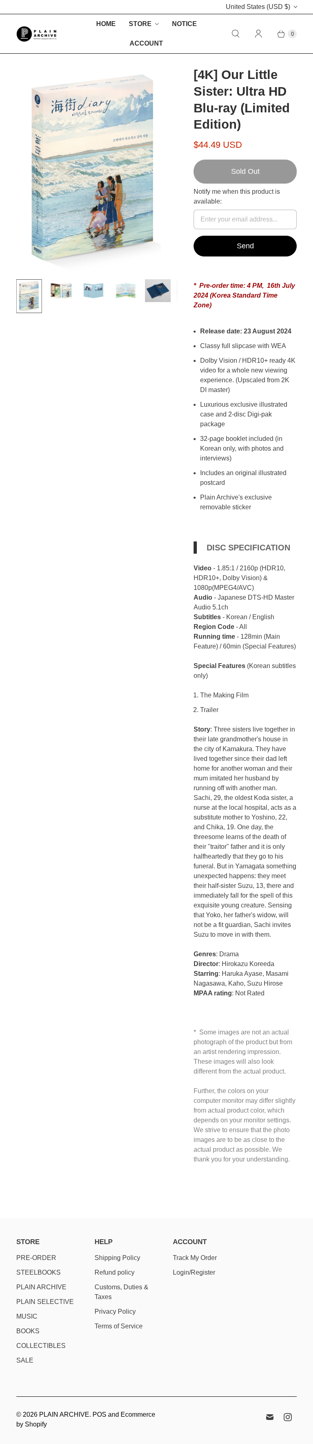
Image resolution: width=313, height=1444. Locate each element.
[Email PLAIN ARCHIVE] (270, 1417)
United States (258, 6)
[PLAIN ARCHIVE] (36, 34)
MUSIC (26, 1316)
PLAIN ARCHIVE (41, 1287)
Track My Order (195, 1257)
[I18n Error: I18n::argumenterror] (29, 296)
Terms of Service (119, 1326)
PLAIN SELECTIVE (45, 1301)
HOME (106, 23)
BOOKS (28, 1331)
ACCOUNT (146, 43)
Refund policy (114, 1272)
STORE (140, 23)
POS (99, 1414)
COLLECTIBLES (41, 1345)
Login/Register (194, 1272)
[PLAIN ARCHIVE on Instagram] (288, 1417)
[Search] (235, 34)
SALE (24, 1360)
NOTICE (184, 23)
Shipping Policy (117, 1257)
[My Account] (258, 34)
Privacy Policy (115, 1311)
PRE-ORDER (36, 1257)
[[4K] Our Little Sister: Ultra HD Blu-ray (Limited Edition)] (93, 170)
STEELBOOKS (38, 1272)
